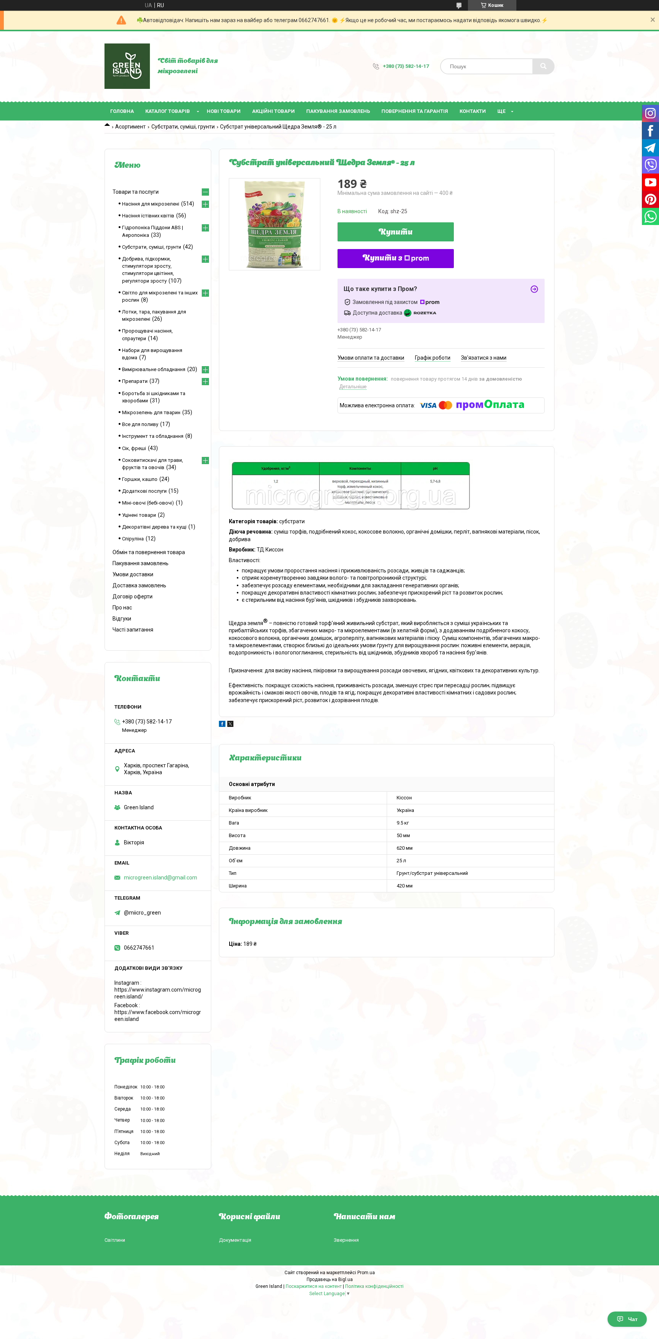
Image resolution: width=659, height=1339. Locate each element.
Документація (235, 1240)
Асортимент (130, 127)
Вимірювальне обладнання (153, 369)
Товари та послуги (136, 192)
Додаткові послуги (144, 491)
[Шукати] (543, 66)
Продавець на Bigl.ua (330, 1279)
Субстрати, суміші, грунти (183, 127)
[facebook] (222, 725)
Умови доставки (133, 574)
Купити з (382, 258)
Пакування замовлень (338, 111)
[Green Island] (127, 66)
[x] (230, 725)
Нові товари (224, 111)
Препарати (135, 381)
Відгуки (122, 619)
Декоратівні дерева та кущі (154, 527)
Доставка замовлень (139, 585)
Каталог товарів (167, 111)
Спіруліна (133, 539)
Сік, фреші (134, 448)
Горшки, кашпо (140, 479)
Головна (122, 111)
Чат (633, 1319)
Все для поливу (140, 424)
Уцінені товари (139, 515)
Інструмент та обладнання (152, 436)
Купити (396, 232)
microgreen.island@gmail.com (160, 877)
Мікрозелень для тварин (151, 412)
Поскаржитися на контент (314, 1286)
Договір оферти (133, 596)
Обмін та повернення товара (149, 552)
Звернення (346, 1240)
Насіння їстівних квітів (148, 216)
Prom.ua (366, 1272)
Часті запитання (133, 630)
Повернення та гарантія (414, 111)
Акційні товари (273, 111)
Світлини (114, 1240)
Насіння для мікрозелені (150, 204)
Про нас (122, 607)
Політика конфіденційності (374, 1286)
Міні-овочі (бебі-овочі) (148, 503)
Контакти (473, 111)
